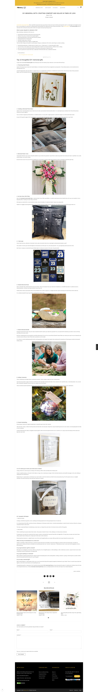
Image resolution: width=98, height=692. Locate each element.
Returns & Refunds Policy (43, 672)
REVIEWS (63, 7)
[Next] (80, 604)
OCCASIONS (55, 7)
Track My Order (42, 678)
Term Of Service (55, 678)
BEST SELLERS (48, 7)
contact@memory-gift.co (23, 675)
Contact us (54, 674)
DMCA (53, 680)
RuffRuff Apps (46, 57)
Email (51, 629)
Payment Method (42, 676)
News (47, 17)
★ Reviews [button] (97, 347)
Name (18, 629)
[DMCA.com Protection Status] (21, 682)
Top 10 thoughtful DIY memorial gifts (26, 54)
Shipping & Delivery (42, 674)
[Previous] (18, 604)
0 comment (51, 17)
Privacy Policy (54, 676)
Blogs (80, 690)
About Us (54, 672)
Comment (19, 635)
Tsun (50, 57)
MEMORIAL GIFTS (39, 7)
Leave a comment (77, 571)
